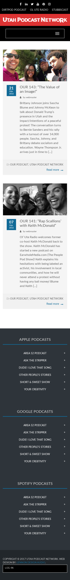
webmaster (31, 97)
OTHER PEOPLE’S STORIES (35, 375)
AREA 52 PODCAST (35, 353)
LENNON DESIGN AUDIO (31, 562)
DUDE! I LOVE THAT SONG (35, 368)
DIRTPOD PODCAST (14, 10)
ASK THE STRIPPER (35, 360)
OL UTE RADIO (39, 10)
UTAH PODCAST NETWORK (46, 164)
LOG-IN (9, 568)
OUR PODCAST (19, 164)
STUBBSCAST (60, 10)
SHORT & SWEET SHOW (35, 382)
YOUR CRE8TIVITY (35, 389)
